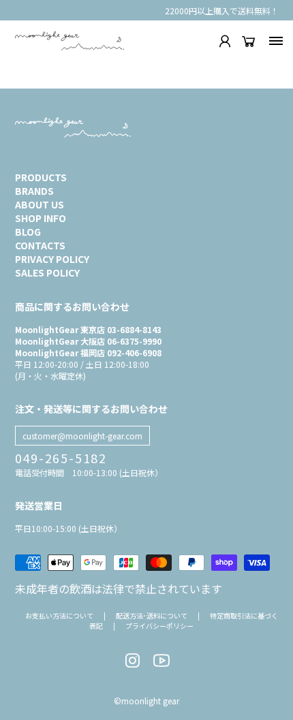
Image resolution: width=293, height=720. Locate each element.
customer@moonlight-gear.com (82, 435)
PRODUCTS (41, 177)
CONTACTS (40, 245)
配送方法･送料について (151, 615)
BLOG (28, 231)
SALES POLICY (47, 272)
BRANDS (34, 191)
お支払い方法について (59, 615)
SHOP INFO (40, 218)
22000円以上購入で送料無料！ (222, 10)
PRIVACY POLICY (52, 259)
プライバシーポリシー (159, 626)
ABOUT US (39, 204)
